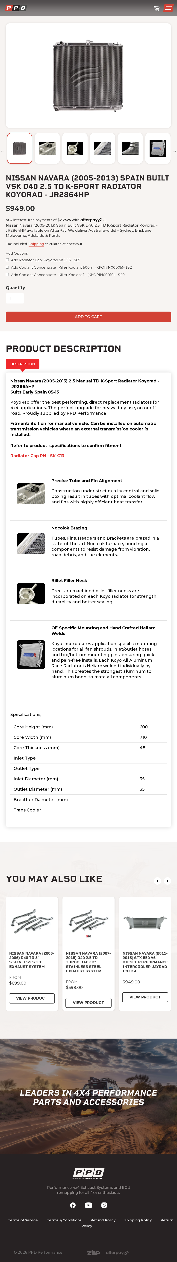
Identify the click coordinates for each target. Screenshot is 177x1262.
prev (157, 881)
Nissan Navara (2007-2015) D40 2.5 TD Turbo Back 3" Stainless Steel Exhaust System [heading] (88, 962)
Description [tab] (22, 364)
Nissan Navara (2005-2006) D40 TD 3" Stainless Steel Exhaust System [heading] (31, 960)
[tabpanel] (88, 600)
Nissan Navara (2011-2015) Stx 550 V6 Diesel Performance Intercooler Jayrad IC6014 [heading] (145, 962)
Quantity (15, 287)
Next (174, 150)
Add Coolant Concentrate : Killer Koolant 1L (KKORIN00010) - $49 (68, 275)
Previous (2, 150)
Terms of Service (23, 1220)
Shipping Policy (138, 1220)
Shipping (36, 244)
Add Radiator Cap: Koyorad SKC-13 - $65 (45, 260)
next (167, 881)
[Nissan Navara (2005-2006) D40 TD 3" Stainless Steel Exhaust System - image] (31, 922)
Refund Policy (103, 1220)
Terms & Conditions (64, 1220)
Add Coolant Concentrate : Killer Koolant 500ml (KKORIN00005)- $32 (71, 267)
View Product (31, 998)
